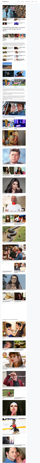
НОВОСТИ (19, 1)
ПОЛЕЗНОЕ (22, 1)
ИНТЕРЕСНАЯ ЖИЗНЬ (27, 1)
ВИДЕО (36, 1)
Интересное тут (5, 1)
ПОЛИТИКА (32, 1)
